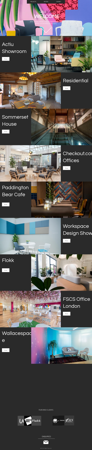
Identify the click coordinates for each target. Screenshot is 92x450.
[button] (33, 2)
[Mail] (46, 442)
